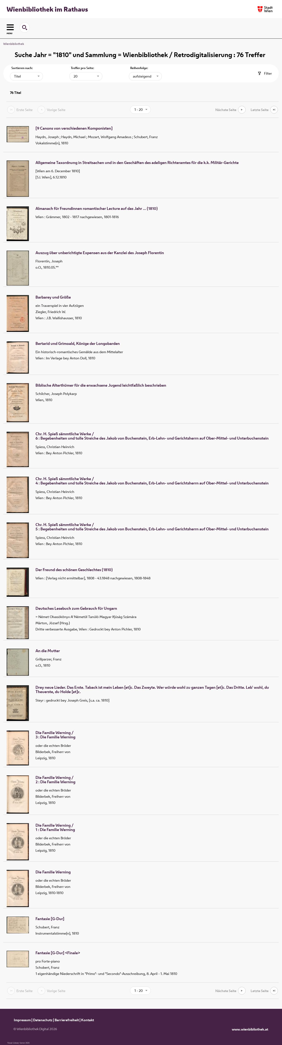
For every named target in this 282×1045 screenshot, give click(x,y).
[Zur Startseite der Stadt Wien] (265, 9)
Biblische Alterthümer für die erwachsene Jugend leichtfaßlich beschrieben (101, 385)
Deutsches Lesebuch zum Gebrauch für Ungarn (76, 608)
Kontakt (87, 1020)
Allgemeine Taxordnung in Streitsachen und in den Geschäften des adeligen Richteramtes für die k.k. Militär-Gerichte (137, 162)
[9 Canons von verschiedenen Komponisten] (74, 128)
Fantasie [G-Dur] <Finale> (58, 953)
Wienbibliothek (13, 44)
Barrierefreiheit (67, 1020)
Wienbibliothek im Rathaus (47, 9)
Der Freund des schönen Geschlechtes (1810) (74, 570)
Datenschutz (42, 1020)
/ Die (55, 735)
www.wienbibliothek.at (250, 1029)
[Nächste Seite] (242, 110)
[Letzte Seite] (274, 110)
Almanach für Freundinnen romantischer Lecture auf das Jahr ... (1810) (97, 208)
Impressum (22, 1020)
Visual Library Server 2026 (18, 1043)
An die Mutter (48, 651)
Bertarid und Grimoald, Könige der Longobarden (78, 343)
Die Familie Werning (53, 872)
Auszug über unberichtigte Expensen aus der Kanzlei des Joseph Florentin (100, 253)
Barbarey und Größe (53, 297)
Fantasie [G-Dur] (50, 919)
